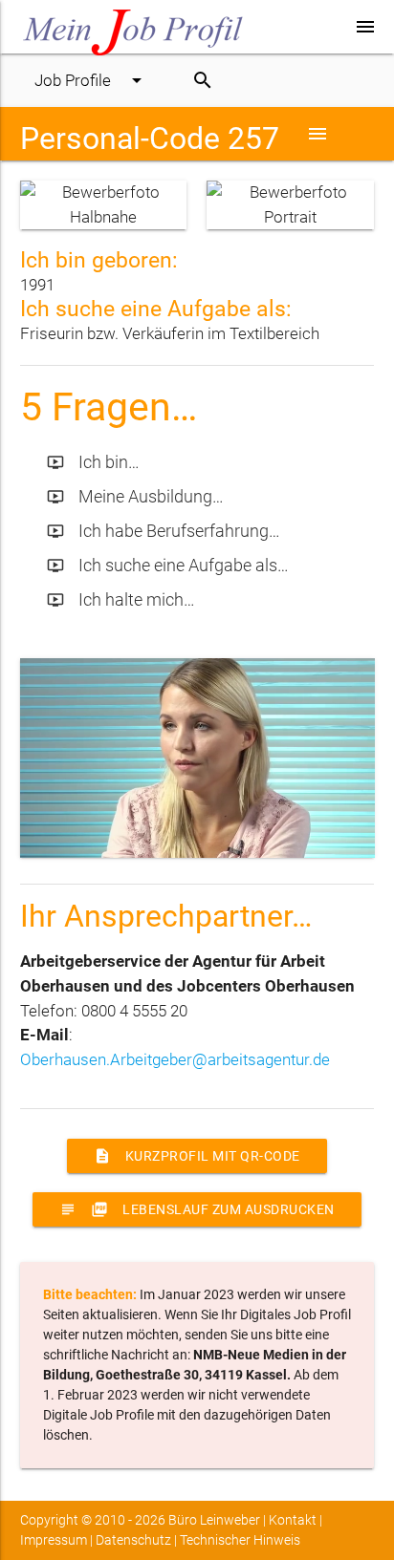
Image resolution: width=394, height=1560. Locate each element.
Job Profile (91, 80)
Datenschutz (133, 1540)
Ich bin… (93, 462)
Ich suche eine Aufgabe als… (168, 565)
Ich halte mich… (121, 599)
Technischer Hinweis (240, 1540)
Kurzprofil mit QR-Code (197, 1156)
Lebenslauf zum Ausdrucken (197, 1209)
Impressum (53, 1540)
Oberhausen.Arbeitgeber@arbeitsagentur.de (175, 1059)
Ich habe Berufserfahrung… (163, 531)
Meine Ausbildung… (135, 496)
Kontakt (293, 1520)
